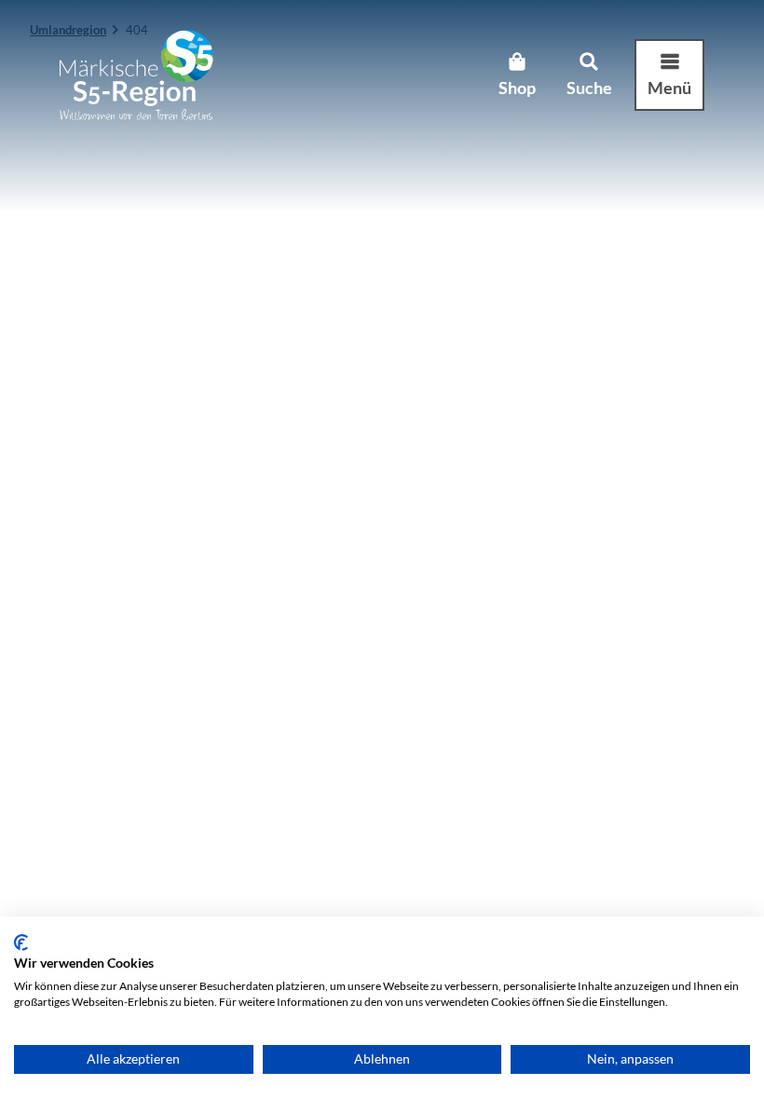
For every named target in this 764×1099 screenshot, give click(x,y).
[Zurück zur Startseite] (136, 75)
